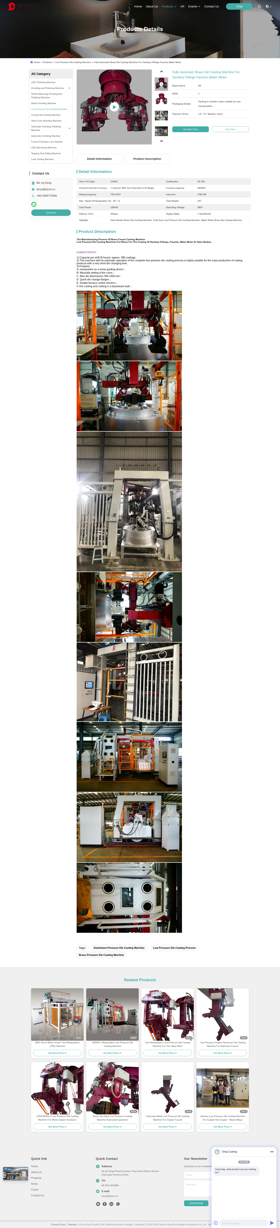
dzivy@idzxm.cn (45, 189)
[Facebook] (104, 1205)
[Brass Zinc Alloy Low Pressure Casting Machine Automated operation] (112, 1088)
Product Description (147, 158)
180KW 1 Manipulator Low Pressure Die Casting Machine (112, 1044)
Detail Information (99, 158)
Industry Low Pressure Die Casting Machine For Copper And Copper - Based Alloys (222, 1118)
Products (47, 62)
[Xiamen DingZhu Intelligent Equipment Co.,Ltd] (23, 6)
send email (196, 1203)
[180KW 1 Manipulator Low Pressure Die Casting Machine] (112, 1014)
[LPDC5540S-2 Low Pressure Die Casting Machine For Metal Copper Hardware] (57, 1088)
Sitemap (72, 1224)
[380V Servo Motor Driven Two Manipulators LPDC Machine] (57, 1014)
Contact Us (37, 1195)
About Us (36, 1172)
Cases (35, 1189)
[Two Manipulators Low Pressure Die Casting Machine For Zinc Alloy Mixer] (167, 1014)
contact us (211, 6)
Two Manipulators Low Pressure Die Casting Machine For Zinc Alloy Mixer (167, 1044)
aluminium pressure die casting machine (119, 947)
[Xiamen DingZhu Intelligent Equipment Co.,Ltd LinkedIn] (111, 1205)
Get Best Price (190, 129)
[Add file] (216, 1222)
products (167, 6)
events (192, 6)
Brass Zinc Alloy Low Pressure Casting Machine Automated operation (112, 1118)
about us (152, 6)
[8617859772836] (118, 1205)
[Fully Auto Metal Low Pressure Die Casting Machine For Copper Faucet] (167, 1088)
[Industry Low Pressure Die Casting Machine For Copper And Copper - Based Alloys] (222, 1088)
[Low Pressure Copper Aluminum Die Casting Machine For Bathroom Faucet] (222, 1014)
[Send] (271, 1222)
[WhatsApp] (34, 204)
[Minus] (272, 1152)
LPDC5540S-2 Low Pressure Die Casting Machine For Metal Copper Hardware (57, 1118)
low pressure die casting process (174, 947)
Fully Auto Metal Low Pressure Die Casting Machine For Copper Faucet (167, 1118)
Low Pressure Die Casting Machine (73, 62)
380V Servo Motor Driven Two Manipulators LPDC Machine (57, 1044)
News (34, 1183)
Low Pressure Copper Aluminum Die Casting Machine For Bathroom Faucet (222, 1044)
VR (182, 6)
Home (138, 6)
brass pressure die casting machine (101, 955)
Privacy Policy (58, 1224)
